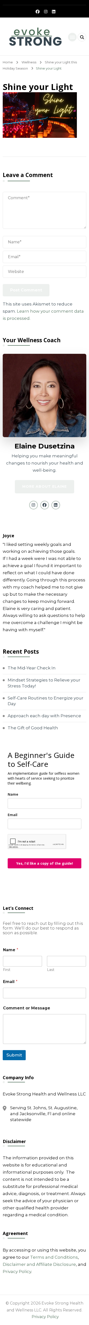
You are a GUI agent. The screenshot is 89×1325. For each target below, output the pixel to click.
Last (50, 970)
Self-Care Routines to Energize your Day (45, 701)
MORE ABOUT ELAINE (44, 486)
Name (13, 794)
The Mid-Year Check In (32, 667)
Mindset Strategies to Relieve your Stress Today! (44, 683)
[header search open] (82, 37)
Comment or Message (26, 1008)
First (6, 970)
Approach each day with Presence (44, 715)
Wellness (29, 62)
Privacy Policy (17, 1271)
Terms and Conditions (54, 1257)
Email (12, 814)
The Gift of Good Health (33, 727)
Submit (14, 1055)
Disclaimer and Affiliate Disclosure (39, 1264)
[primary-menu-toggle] (72, 37)
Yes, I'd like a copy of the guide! (44, 863)
